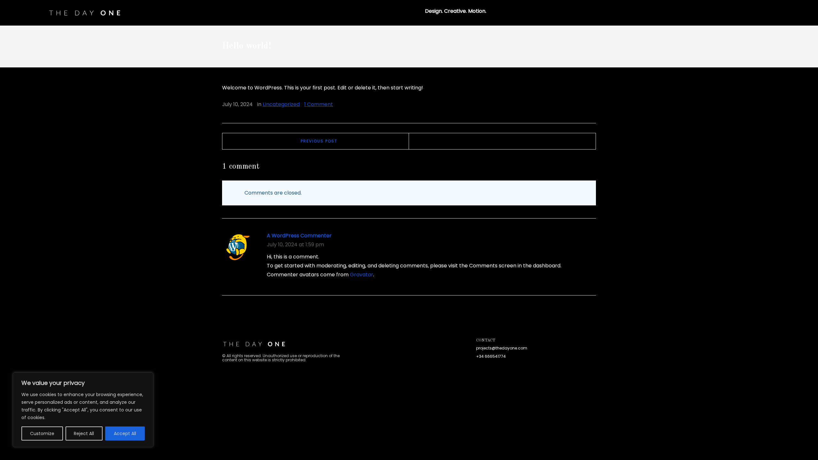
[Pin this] (591, 104)
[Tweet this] (572, 104)
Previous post (319, 141)
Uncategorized (281, 104)
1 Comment (318, 104)
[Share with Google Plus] (582, 104)
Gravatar (361, 274)
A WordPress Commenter (299, 235)
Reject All (84, 433)
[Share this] (563, 104)
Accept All (125, 433)
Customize (42, 433)
